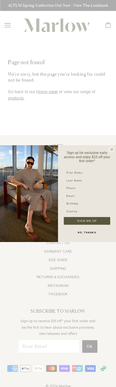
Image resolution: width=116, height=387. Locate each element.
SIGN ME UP (87, 220)
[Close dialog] (112, 149)
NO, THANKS (87, 232)
